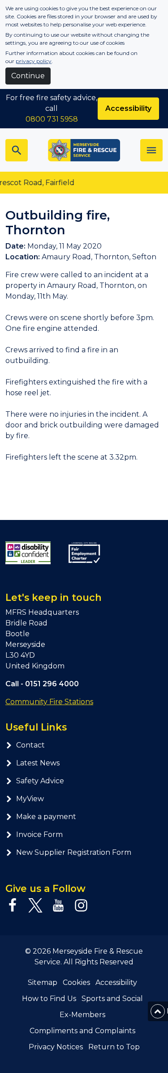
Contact (30, 745)
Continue (28, 76)
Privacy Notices (56, 1047)
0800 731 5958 (52, 119)
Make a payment (46, 816)
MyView (30, 798)
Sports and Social (112, 998)
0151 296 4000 (52, 684)
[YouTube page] (58, 905)
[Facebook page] (12, 905)
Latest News (38, 763)
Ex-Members (82, 1014)
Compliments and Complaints (82, 1031)
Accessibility (128, 108)
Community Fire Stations (49, 701)
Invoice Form (39, 834)
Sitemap (42, 982)
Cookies (76, 982)
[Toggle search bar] (16, 150)
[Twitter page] (35, 905)
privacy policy (34, 61)
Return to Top (114, 1047)
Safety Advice (40, 781)
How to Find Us (49, 998)
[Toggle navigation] (151, 150)
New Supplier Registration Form (73, 852)
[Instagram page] (81, 905)
